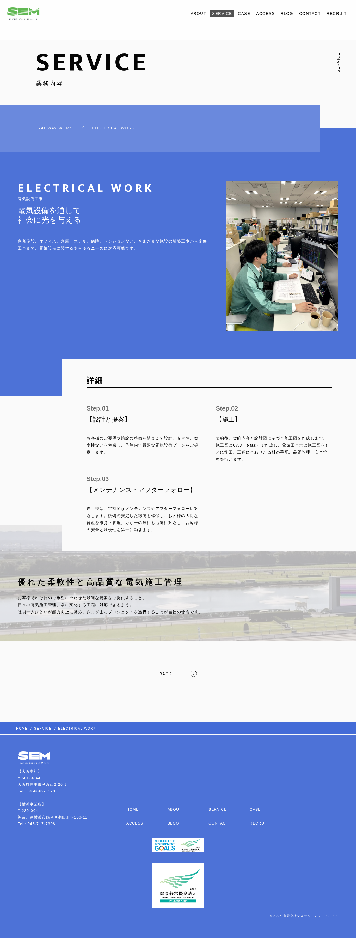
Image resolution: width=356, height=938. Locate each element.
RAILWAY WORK (55, 128)
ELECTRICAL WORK (113, 128)
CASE (244, 13)
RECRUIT (337, 13)
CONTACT (310, 13)
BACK (165, 674)
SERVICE (222, 13)
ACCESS (265, 13)
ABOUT (198, 13)
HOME (132, 809)
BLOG (287, 13)
